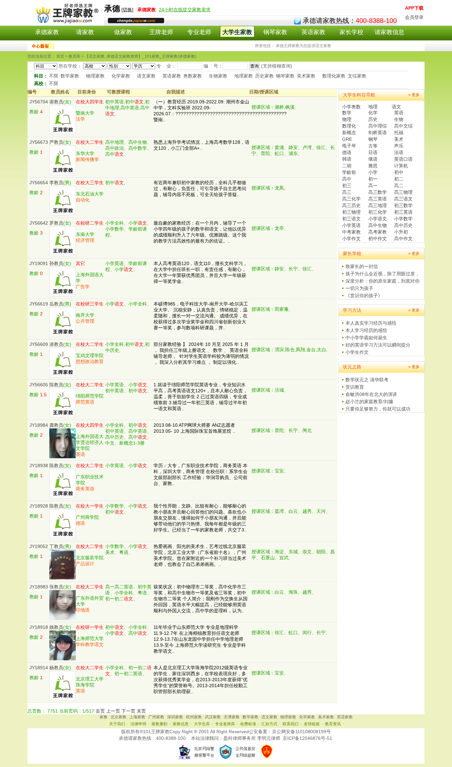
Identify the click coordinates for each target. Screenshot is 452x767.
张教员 (56, 586)
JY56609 (38, 344)
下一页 (128, 711)
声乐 (398, 145)
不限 (53, 76)
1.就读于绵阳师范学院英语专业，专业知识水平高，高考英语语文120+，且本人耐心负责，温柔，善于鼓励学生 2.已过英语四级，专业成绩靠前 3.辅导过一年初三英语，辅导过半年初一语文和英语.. (201, 396)
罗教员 (56, 223)
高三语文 (403, 198)
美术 (398, 139)
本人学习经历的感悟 (366, 330)
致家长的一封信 (361, 266)
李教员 (56, 182)
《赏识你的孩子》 (364, 295)
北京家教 (118, 717)
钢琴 (373, 139)
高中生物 (377, 225)
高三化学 (351, 198)
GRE (347, 139)
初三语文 (351, 218)
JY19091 (38, 263)
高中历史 (403, 225)
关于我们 (117, 724)
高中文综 (403, 126)
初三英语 (403, 212)
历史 (373, 119)
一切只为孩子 (359, 288)
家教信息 (181, 724)
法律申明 (138, 724)
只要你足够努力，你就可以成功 (377, 408)
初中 (398, 172)
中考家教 (351, 232)
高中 (346, 179)
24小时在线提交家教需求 (184, 9)
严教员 (56, 142)
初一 (373, 179)
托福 (398, 132)
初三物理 (351, 212)
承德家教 (47, 32)
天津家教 (232, 717)
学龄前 (349, 172)
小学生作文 (357, 352)
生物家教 (218, 76)
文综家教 (357, 76)
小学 (373, 172)
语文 (396, 106)
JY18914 (38, 667)
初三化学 (377, 212)
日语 (373, 152)
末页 (141, 711)
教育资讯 (333, 724)
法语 (398, 152)
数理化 (349, 126)
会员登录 (414, 17)
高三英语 (377, 198)
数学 (346, 112)
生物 (398, 119)
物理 (346, 119)
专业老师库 (225, 724)
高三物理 (403, 192)
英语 (398, 112)
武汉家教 (213, 717)
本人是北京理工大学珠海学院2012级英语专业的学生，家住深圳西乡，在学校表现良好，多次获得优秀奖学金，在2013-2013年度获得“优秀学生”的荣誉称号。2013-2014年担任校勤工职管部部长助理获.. (201, 679)
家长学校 (351, 32)
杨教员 (56, 667)
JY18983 (38, 586)
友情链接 (312, 724)
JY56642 (38, 223)
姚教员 (56, 627)
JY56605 (38, 384)
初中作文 (377, 238)
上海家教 (137, 717)
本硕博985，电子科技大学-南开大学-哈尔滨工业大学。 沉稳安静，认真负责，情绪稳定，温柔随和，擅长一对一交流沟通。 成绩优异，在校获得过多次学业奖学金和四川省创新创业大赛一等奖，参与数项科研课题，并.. (201, 315)
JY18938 (38, 465)
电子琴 (349, 145)
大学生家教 (237, 32)
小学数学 (403, 218)
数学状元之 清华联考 (366, 379)
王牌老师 (161, 32)
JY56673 (38, 142)
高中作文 (403, 238)
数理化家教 (333, 76)
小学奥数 (351, 106)
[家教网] (65, 22)
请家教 (85, 32)
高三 (346, 192)
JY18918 (38, 627)
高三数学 (377, 192)
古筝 (373, 145)
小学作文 (351, 238)
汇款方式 (269, 724)
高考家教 (377, 232)
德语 (346, 152)
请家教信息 (389, 32)
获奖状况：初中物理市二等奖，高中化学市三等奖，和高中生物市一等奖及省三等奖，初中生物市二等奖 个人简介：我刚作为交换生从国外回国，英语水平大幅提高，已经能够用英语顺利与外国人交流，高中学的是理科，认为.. (201, 598)
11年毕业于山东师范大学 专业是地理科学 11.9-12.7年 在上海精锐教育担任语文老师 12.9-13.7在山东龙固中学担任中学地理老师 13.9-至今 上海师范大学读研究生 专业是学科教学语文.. (200, 639)
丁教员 (56, 546)
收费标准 (248, 724)
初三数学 (403, 205)
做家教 (123, 32)
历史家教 (264, 76)
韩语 (346, 159)
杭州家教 (194, 717)
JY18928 (38, 506)
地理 (373, 106)
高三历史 (351, 205)
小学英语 (351, 225)
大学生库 (202, 724)
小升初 (401, 232)
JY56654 (38, 182)
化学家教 (121, 76)
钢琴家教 (275, 32)
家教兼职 (159, 724)
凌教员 (56, 344)
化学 (373, 112)
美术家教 (306, 76)
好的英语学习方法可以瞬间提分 (377, 345)
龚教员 (56, 425)
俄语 (373, 159)
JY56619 (38, 303)
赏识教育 (354, 387)
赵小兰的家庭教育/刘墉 (369, 401)
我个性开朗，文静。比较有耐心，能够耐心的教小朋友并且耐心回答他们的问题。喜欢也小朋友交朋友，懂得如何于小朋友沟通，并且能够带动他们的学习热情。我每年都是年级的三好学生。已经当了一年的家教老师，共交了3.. (200, 517)
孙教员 (56, 263)
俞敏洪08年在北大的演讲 (371, 394)
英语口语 (403, 159)
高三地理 (377, 205)
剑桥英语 (377, 132)
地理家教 (243, 76)
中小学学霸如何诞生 (366, 337)
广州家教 (156, 717)
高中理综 (377, 126)
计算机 (401, 165)
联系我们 (290, 724)
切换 (127, 9)
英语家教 (313, 32)
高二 (398, 185)
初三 (346, 185)
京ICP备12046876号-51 (307, 738)
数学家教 (70, 76)
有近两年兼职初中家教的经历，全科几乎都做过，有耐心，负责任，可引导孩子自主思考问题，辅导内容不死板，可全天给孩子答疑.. (200, 188)
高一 (373, 185)
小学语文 (377, 218)
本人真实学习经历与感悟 (370, 323)
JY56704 (38, 101)
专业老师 (199, 32)
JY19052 (38, 546)
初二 (398, 179)
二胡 (346, 165)
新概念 (349, 132)
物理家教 (95, 76)
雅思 (373, 165)
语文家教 (146, 76)
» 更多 (414, 94)
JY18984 (38, 425)
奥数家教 (192, 76)
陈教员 (56, 384)
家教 (104, 717)
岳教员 (56, 303)
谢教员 (56, 101)
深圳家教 (175, 717)
